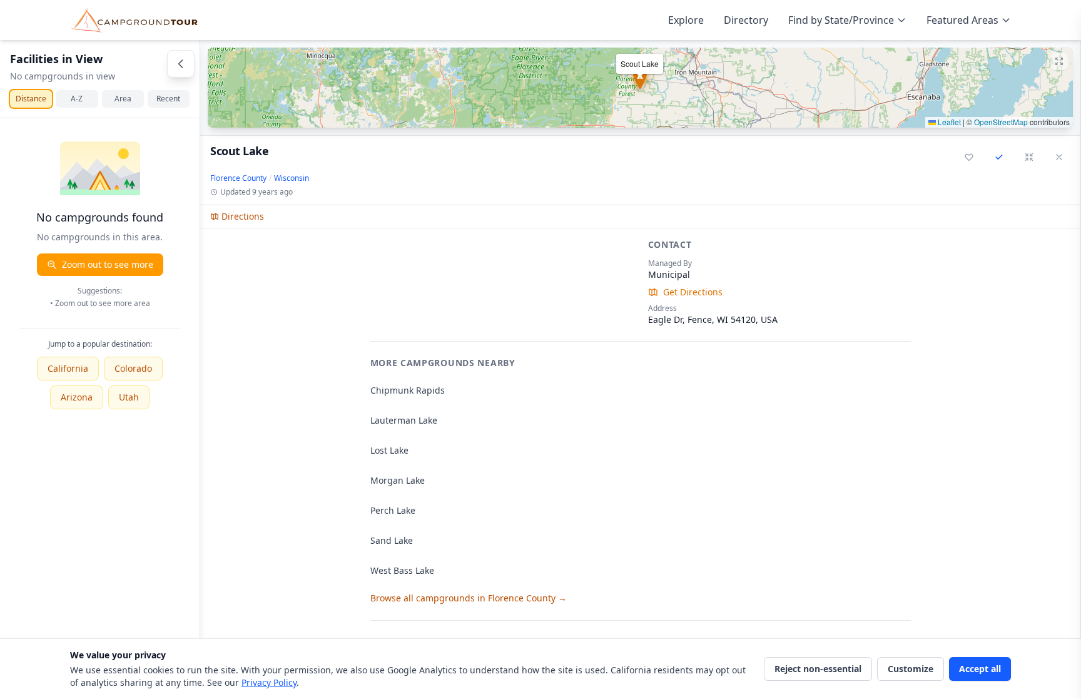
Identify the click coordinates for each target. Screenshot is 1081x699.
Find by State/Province (841, 20)
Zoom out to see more (107, 264)
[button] (640, 88)
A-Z (77, 98)
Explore (686, 20)
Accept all (980, 669)
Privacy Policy (269, 682)
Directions (242, 216)
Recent (168, 98)
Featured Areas (962, 20)
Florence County (238, 178)
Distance (31, 98)
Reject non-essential (817, 669)
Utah (129, 397)
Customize (910, 669)
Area (122, 98)
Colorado (133, 368)
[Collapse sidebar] (181, 64)
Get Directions (693, 292)
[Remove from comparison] (999, 157)
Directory (746, 20)
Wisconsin (291, 178)
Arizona (77, 397)
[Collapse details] (1029, 157)
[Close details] (1059, 157)
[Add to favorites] (969, 157)
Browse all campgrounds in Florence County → (468, 598)
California (68, 368)
